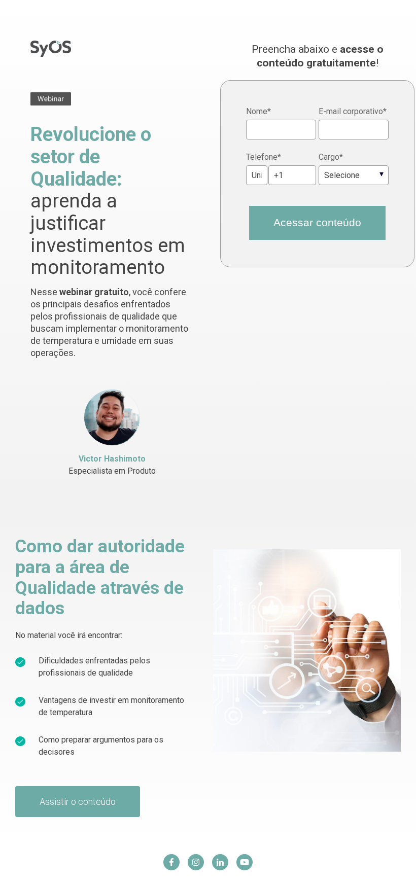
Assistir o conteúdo (78, 801)
